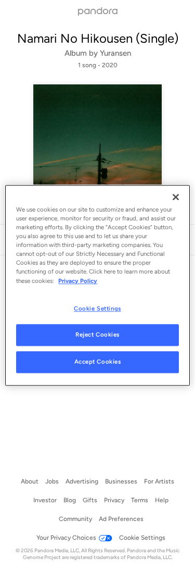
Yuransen (115, 53)
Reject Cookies (97, 335)
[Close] (175, 196)
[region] (97, 285)
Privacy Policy (77, 280)
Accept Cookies (97, 362)
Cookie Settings (97, 308)
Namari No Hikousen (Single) (97, 38)
